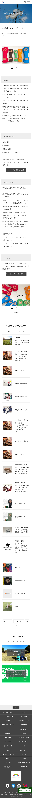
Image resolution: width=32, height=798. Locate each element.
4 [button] (16, 312)
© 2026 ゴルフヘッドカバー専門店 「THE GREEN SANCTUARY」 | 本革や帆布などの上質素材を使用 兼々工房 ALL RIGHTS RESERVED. (16, 794)
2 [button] (14, 312)
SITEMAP (24, 767)
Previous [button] (3, 297)
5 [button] (17, 312)
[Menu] (28, 2)
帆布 (16, 625)
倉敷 (27, 621)
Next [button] (28, 297)
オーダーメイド (19, 621)
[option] (16, 296)
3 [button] (15, 312)
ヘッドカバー (7, 621)
